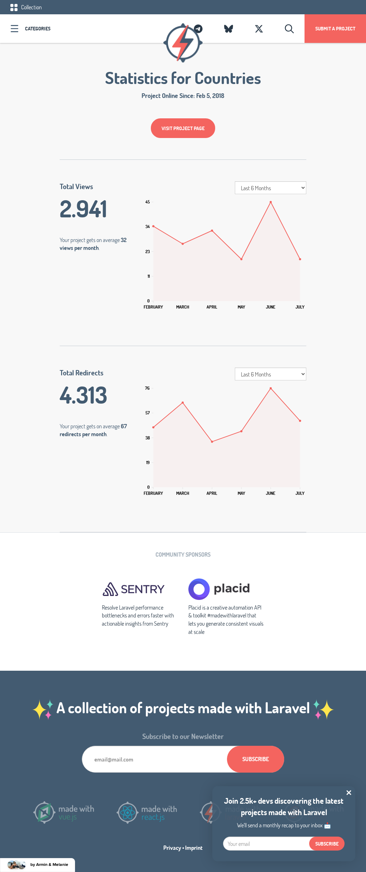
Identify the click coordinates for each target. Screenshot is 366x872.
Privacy (172, 847)
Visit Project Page (183, 128)
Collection (31, 7)
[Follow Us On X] (259, 28)
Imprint (194, 847)
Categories (37, 28)
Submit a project (335, 28)
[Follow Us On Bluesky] (228, 28)
